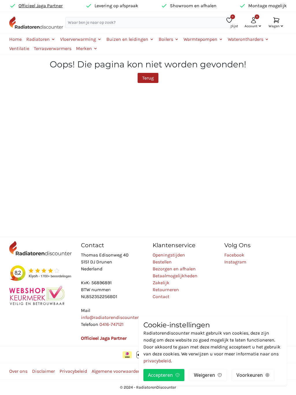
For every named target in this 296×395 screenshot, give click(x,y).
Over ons (18, 371)
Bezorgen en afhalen (174, 269)
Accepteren (160, 375)
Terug (148, 78)
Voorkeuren (249, 375)
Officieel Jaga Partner (40, 5)
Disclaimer (43, 371)
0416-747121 (111, 324)
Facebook (234, 255)
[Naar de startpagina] (36, 22)
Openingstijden (169, 255)
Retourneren (166, 289)
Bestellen (162, 262)
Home (15, 39)
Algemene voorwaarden (116, 371)
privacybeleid (157, 360)
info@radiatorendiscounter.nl (112, 317)
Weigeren (204, 375)
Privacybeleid (73, 371)
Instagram (235, 262)
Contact (161, 296)
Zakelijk (161, 282)
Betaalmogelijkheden (175, 275)
